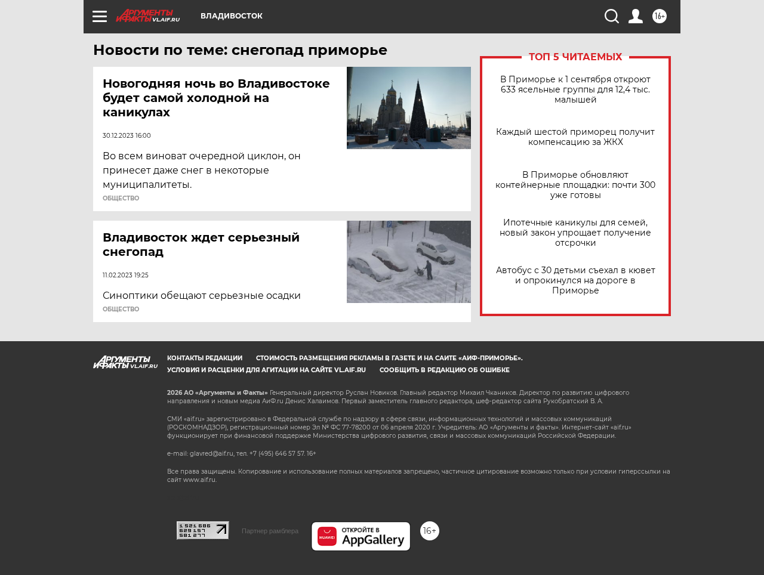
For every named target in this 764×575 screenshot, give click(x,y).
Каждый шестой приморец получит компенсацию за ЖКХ (575, 137)
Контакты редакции (204, 358)
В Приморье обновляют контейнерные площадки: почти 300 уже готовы (575, 185)
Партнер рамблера (270, 530)
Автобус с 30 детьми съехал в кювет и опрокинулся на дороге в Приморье (575, 280)
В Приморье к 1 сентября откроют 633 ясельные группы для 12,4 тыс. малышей (575, 90)
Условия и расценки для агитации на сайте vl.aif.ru (266, 370)
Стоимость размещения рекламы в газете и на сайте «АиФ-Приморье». (389, 358)
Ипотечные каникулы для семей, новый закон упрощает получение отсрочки (575, 233)
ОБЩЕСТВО (121, 199)
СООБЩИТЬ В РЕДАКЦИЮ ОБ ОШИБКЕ (445, 370)
